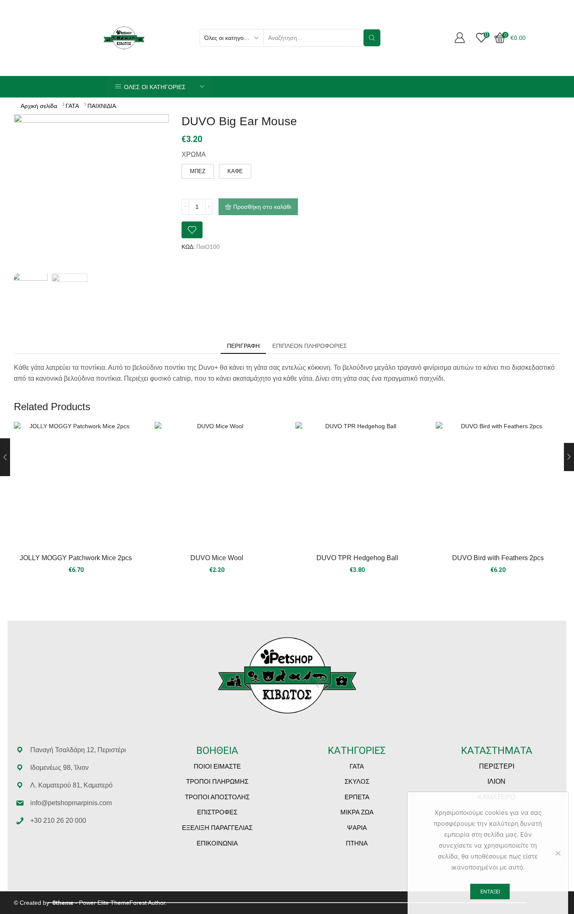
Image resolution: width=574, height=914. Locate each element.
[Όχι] (557, 853)
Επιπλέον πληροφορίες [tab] (309, 345)
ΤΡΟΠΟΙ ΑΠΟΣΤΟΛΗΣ (217, 797)
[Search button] (371, 37)
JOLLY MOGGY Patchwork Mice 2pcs (76, 557)
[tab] (243, 346)
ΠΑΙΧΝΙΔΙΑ (101, 106)
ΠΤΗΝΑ (357, 843)
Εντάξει (490, 891)
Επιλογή (216, 487)
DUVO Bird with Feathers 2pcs (498, 557)
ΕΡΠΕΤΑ (357, 797)
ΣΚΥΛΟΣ (357, 781)
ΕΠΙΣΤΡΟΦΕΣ (217, 812)
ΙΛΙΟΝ (496, 781)
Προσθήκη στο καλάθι (262, 206)
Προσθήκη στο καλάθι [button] (76, 487)
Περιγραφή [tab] (243, 345)
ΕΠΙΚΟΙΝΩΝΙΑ (217, 843)
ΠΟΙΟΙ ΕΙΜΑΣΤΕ (217, 766)
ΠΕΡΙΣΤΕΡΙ (496, 766)
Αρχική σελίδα (39, 106)
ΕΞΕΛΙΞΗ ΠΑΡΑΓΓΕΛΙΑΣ (217, 827)
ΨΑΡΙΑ (357, 827)
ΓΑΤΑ (72, 106)
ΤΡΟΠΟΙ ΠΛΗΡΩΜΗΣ (217, 781)
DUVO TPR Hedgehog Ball (357, 557)
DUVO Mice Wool (216, 557)
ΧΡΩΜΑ (194, 154)
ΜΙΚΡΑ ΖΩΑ (357, 812)
